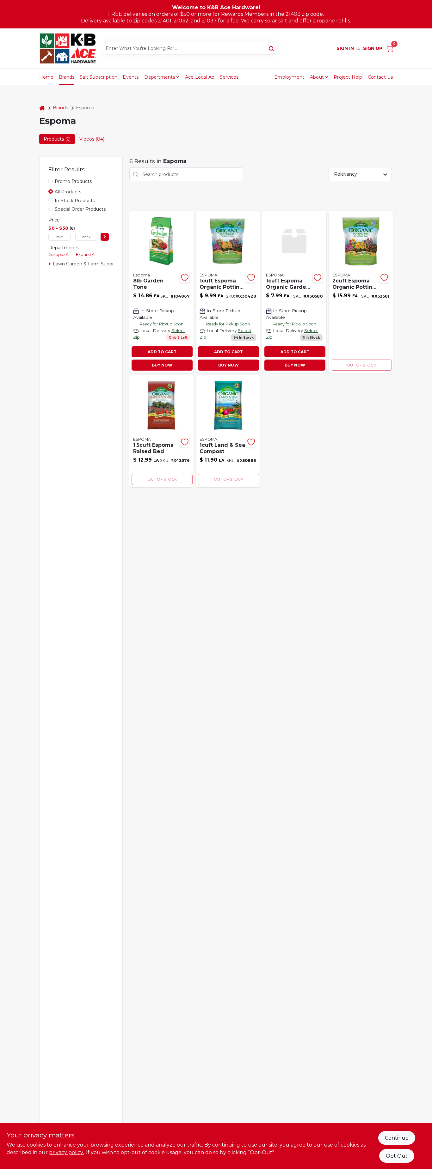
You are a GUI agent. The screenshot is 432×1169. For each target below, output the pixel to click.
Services (229, 77)
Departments (159, 77)
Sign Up (372, 48)
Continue (397, 1138)
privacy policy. (66, 1152)
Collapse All (59, 254)
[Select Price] (105, 237)
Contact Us (380, 77)
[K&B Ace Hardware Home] (67, 48)
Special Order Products (80, 209)
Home (46, 77)
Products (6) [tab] (57, 139)
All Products (68, 191)
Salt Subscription (98, 77)
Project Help (348, 77)
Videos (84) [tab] (91, 139)
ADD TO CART (162, 351)
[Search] (271, 48)
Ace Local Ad (199, 77)
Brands (66, 77)
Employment (289, 77)
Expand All (86, 254)
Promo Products (73, 181)
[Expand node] (50, 264)
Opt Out (397, 1156)
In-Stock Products (75, 200)
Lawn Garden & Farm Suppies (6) (89, 264)
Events (131, 77)
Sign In (345, 48)
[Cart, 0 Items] (390, 48)
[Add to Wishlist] (185, 278)
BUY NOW (162, 365)
